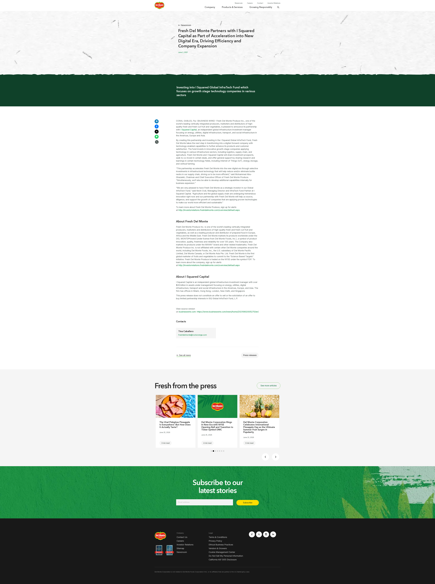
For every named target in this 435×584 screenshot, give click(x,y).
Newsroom (182, 552)
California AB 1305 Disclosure (223, 559)
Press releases (250, 355)
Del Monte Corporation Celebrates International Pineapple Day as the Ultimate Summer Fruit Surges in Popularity (259, 427)
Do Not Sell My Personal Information (226, 556)
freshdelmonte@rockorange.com (192, 335)
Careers (180, 541)
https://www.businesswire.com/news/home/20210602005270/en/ (228, 312)
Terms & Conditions (218, 537)
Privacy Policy (215, 541)
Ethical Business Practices (221, 544)
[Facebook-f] (252, 534)
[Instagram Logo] (266, 534)
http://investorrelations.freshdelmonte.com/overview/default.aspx (209, 210)
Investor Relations (185, 544)
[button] (157, 121)
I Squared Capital (189, 129)
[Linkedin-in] (273, 534)
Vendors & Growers (218, 548)
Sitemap (180, 548)
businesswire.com (187, 312)
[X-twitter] (259, 534)
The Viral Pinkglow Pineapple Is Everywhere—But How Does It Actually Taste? (175, 424)
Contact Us (182, 537)
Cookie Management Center (222, 552)
